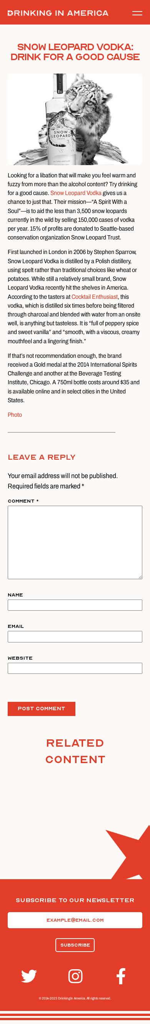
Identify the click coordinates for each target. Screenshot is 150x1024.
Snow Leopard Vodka (76, 193)
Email (16, 626)
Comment (23, 501)
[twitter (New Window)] (27, 976)
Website (20, 658)
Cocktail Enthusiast (95, 296)
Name (15, 595)
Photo (15, 414)
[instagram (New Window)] (75, 976)
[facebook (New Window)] (122, 976)
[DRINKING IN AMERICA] (58, 13)
